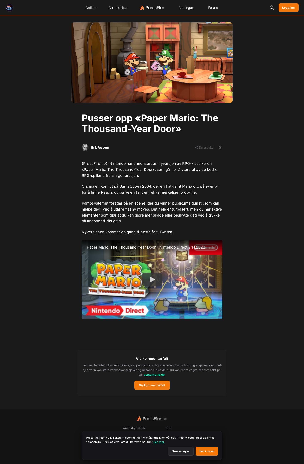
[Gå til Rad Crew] (9, 8)
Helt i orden (206, 451)
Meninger (186, 8)
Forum (213, 8)
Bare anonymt (181, 451)
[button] (152, 373)
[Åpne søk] (272, 7)
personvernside (154, 374)
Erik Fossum (100, 147)
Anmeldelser (118, 8)
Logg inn (288, 7)
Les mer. (159, 442)
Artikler (91, 8)
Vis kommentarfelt (152, 385)
